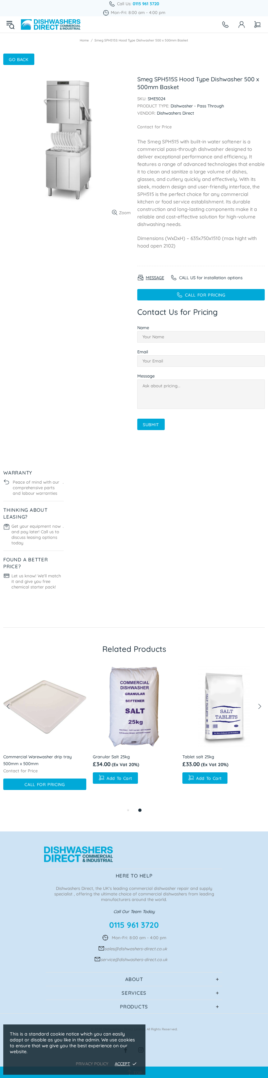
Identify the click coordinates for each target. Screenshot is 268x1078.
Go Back (19, 59)
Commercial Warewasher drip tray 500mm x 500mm (37, 760)
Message (146, 375)
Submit (151, 424)
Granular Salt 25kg (111, 756)
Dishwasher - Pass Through (197, 105)
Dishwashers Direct (50, 24)
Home (84, 40)
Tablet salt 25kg (198, 756)
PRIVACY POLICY (92, 1063)
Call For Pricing (45, 784)
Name (143, 327)
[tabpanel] (45, 736)
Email (142, 351)
